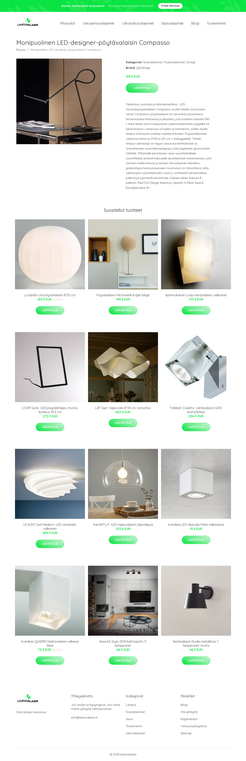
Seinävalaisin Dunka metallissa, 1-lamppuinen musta (196, 643)
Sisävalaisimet (172, 23)
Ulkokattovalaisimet (138, 23)
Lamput (131, 705)
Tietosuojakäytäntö (194, 726)
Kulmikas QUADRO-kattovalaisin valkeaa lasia (50, 643)
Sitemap (186, 733)
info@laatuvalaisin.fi (84, 717)
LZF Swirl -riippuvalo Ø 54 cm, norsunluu (123, 408)
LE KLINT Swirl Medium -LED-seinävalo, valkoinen (50, 527)
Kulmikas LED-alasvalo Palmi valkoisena (196, 524)
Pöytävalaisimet (174, 62)
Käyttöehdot (189, 719)
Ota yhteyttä (189, 712)
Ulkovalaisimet (135, 733)
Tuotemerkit (216, 23)
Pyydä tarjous (170, 5)
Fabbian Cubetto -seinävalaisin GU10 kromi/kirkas (196, 410)
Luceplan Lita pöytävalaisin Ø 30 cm (50, 295)
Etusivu (21, 50)
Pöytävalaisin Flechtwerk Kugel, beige (123, 295)
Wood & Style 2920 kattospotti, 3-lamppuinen (123, 643)
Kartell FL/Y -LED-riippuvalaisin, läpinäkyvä (123, 524)
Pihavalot (67, 23)
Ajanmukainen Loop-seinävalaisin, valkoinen (196, 295)
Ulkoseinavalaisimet (98, 23)
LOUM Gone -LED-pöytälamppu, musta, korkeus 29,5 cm (50, 410)
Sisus (129, 719)
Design (191, 62)
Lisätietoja (142, 88)
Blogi (195, 23)
